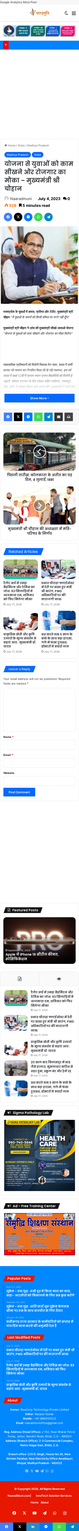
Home (11, 145)
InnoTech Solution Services (54, 1495)
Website (8, 773)
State (21, 145)
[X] (32, 1471)
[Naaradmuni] (39, 12)
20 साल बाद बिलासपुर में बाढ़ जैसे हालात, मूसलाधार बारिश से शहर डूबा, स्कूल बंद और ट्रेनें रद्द (52, 1066)
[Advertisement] (39, 93)
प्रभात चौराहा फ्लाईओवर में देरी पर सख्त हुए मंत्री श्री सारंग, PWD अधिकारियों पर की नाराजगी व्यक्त (57, 591)
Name (8, 737)
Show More (38, 398)
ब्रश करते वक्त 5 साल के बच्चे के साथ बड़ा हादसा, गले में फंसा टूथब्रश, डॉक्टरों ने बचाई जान (56, 640)
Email (8, 755)
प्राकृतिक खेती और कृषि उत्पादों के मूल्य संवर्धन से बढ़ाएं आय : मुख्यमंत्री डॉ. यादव (19, 640)
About (45, 1502)
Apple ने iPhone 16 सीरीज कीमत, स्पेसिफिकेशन (32, 957)
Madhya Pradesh (38, 145)
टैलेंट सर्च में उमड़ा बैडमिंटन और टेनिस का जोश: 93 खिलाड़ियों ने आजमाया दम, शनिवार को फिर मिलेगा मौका (19, 591)
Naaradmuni (21, 198)
